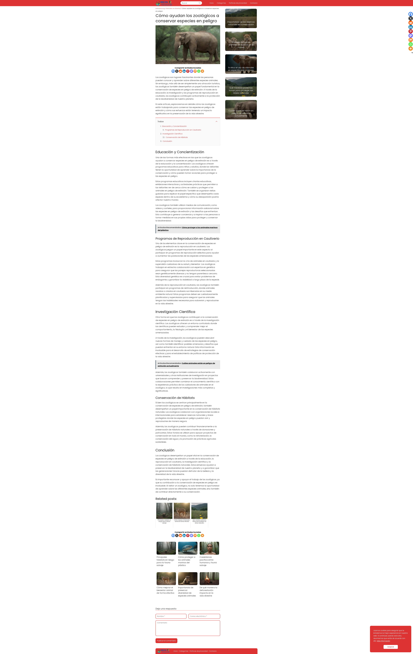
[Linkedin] (184, 71)
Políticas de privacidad (238, 3)
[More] (202, 71)
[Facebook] (173, 71)
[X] (176, 71)
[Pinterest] (187, 71)
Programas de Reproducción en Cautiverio (183, 130)
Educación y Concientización (174, 126)
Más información (383, 641)
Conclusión (167, 141)
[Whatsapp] (198, 71)
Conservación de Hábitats (177, 137)
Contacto (253, 3)
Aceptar (390, 647)
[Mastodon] (191, 71)
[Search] (199, 3)
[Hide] (412, 53)
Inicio (212, 3)
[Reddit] (180, 71)
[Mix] (195, 71)
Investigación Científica (172, 134)
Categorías (221, 3)
